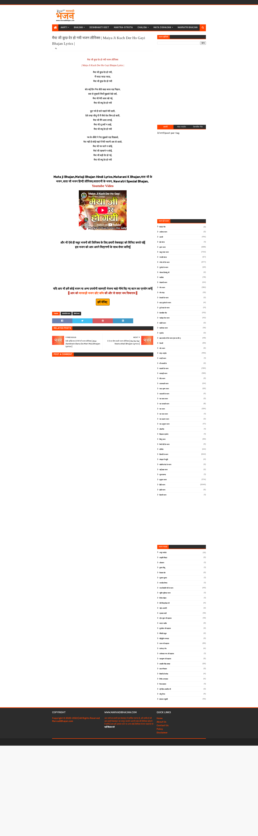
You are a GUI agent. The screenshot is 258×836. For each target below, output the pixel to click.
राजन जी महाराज (164, 644)
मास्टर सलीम (163, 623)
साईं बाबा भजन (163, 470)
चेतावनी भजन (163, 283)
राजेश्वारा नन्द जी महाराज (166, 654)
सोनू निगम (162, 694)
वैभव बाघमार (162, 684)
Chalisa (142, 27)
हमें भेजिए (102, 302)
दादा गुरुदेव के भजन (165, 303)
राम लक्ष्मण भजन (164, 419)
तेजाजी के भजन (163, 298)
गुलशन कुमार (163, 578)
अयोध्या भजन (163, 232)
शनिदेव (161, 449)
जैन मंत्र (162, 293)
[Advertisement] (151, 14)
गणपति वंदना (163, 257)
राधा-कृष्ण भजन (164, 389)
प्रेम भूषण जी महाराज (165, 618)
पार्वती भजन (162, 323)
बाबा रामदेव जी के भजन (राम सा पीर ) (170, 338)
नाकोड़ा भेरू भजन (164, 318)
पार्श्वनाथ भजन (163, 328)
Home (159, 718)
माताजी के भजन (66, 313)
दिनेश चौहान (162, 598)
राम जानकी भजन (164, 404)
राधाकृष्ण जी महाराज (165, 659)
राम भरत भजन (163, 414)
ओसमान (161, 563)
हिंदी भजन (162, 485)
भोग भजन (162, 348)
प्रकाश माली (162, 613)
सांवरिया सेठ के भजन (165, 465)
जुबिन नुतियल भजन (165, 593)
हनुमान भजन (163, 480)
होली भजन (162, 490)
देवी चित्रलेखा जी (164, 603)
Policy (160, 729)
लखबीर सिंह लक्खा (164, 664)
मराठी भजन (162, 358)
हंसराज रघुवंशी (163, 699)
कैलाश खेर (162, 573)
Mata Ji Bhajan (162, 27)
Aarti (64, 27)
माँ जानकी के (163, 363)
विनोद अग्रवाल (163, 679)
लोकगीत (161, 429)
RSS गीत (162, 227)
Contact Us (163, 725)
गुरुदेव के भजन (163, 267)
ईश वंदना (162, 242)
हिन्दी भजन (77, 313)
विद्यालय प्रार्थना (163, 434)
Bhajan (78, 27)
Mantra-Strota (123, 27)
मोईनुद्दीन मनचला (164, 639)
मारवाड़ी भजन (163, 373)
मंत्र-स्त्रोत (162, 353)
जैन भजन (162, 288)
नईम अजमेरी (163, 608)
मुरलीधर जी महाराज (165, 628)
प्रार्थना (161, 333)
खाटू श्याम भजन (164, 252)
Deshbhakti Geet (99, 27)
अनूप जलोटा (162, 553)
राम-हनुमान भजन (164, 424)
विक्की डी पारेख (163, 674)
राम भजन (162, 409)
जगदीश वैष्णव (163, 583)
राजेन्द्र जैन (162, 649)
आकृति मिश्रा (163, 558)
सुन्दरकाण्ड (162, 475)
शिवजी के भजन (163, 454)
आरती (161, 237)
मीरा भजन (162, 379)
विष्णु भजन (162, 439)
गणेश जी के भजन (164, 262)
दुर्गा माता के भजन (164, 308)
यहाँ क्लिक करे (109, 727)
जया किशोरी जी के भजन (166, 588)
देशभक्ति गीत (163, 313)
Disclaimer (162, 732)
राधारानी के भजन (164, 394)
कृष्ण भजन (162, 247)
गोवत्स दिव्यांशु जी (164, 272)
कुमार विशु (162, 568)
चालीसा (161, 277)
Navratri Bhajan (188, 27)
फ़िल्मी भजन (162, 495)
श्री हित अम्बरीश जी (165, 689)
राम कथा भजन (163, 399)
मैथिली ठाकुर (163, 633)
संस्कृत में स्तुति (163, 459)
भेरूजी (161, 343)
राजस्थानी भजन (163, 384)
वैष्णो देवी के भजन (164, 444)
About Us (161, 722)
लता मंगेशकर (163, 669)
